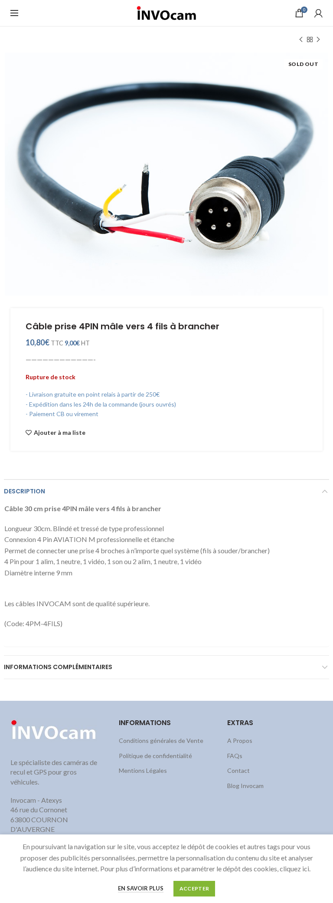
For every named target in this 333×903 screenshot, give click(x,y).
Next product (318, 39)
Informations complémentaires (58, 667)
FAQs (234, 755)
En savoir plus (140, 888)
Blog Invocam (245, 785)
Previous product (301, 39)
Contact (238, 770)
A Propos (239, 740)
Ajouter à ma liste (59, 433)
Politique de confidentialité (155, 755)
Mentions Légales (143, 770)
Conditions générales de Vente (161, 740)
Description (24, 491)
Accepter (194, 888)
